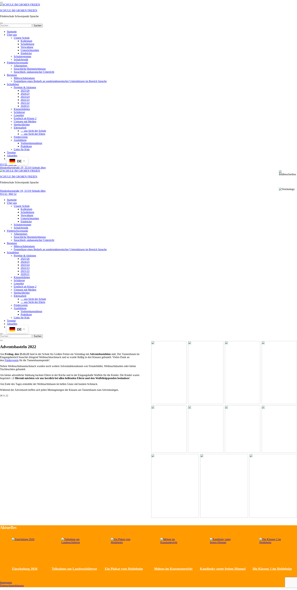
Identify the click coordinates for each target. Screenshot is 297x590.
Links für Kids (22, 149)
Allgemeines (20, 65)
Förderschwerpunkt (17, 62)
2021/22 (25, 102)
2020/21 (25, 106)
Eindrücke (26, 53)
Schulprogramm (22, 56)
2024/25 (25, 93)
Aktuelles (12, 155)
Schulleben (13, 84)
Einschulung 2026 (24, 569)
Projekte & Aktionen (25, 87)
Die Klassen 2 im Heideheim (272, 569)
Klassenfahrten (22, 109)
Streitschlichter (22, 124)
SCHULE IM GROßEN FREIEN (18, 10)
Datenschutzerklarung (12, 585)
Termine (11, 152)
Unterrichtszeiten (30, 50)
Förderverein (21, 136)
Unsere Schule (22, 37)
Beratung (12, 75)
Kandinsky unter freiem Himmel (223, 569)
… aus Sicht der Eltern (33, 133)
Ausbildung (20, 140)
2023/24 (25, 96)
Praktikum (26, 146)
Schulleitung (27, 44)
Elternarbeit (20, 127)
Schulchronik (21, 59)
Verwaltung (27, 47)
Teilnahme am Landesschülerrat (74, 569)
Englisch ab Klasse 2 (25, 118)
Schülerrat (19, 112)
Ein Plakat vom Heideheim (124, 569)
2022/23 (25, 99)
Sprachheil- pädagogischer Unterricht (34, 71)
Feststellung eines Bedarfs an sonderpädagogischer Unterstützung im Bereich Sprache (60, 81)
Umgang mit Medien (25, 121)
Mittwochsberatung (24, 78)
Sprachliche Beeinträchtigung (30, 68)
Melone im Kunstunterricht (173, 569)
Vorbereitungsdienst (31, 143)
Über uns (12, 34)
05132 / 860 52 (8, 193)
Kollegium (26, 40)
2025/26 (25, 90)
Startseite (12, 31)
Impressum (6, 582)
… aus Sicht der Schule (33, 130)
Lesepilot (19, 115)
